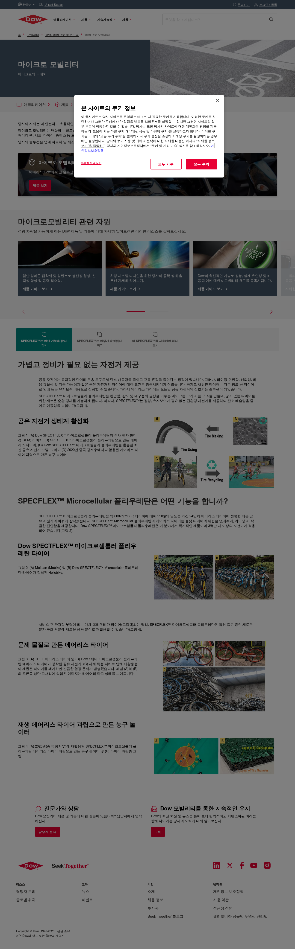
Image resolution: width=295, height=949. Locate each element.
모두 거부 (166, 163)
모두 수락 (201, 163)
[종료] (217, 100)
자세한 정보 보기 (91, 163)
